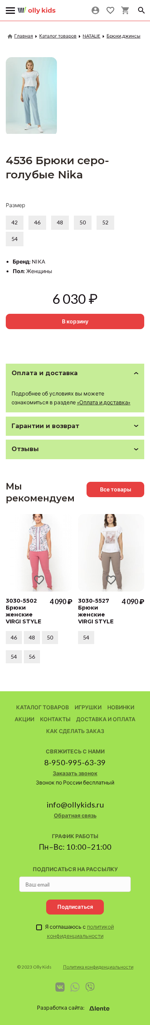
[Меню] (10, 10)
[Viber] (90, 987)
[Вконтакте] (60, 987)
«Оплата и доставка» (103, 402)
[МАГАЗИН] (36, 7)
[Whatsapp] (75, 987)
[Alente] (99, 1008)
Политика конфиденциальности (98, 967)
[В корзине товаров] (125, 10)
